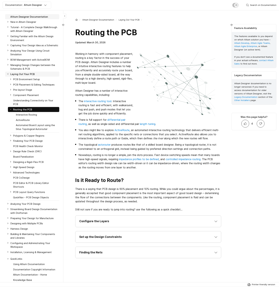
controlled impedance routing (183, 159)
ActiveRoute (121, 130)
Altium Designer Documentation (98, 19)
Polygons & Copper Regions (28, 135)
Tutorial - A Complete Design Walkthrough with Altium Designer (33, 29)
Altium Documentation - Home (30, 274)
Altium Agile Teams (260, 43)
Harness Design (19, 228)
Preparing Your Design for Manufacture (32, 218)
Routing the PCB (22, 109)
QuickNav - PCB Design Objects (31, 197)
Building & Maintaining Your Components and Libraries (32, 236)
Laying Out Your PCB (129, 19)
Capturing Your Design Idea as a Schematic (34, 45)
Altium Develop (241, 43)
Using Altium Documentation (29, 264)
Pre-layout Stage (22, 89)
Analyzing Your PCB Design (25, 203)
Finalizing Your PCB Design (28, 140)
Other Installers (242, 100)
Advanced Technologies (26, 172)
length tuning (147, 124)
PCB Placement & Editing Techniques (34, 84)
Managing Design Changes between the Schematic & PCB (32, 67)
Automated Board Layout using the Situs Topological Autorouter (35, 127)
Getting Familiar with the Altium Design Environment (31, 38)
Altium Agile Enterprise (245, 46)
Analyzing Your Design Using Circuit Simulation (30, 52)
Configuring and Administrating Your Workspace (30, 245)
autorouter (104, 144)
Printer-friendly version (263, 284)
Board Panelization (23, 156)
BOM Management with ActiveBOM (30, 59)
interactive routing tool (97, 101)
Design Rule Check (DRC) (27, 151)
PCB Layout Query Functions (29, 192)
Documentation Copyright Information (34, 269)
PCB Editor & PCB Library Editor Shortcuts (31, 184)
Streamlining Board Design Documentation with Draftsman (33, 211)
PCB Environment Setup (26, 79)
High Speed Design (23, 167)
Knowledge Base (22, 280)
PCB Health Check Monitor (28, 146)
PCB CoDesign (21, 177)
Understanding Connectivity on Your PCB (33, 102)
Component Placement (26, 95)
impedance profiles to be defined (139, 159)
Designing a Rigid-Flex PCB (28, 162)
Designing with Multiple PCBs (26, 223)
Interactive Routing (26, 114)
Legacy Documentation (246, 97)
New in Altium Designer (23, 22)
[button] (148, 221)
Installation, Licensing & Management (31, 252)
